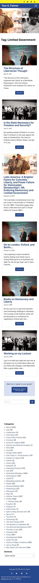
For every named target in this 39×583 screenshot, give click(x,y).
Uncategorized (11, 537)
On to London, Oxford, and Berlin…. (19, 246)
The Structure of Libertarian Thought (15, 69)
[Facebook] (24, 1)
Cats (8, 430)
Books (8, 427)
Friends (9, 460)
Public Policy (11, 509)
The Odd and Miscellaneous (16, 527)
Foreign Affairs (11, 453)
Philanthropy (11, 489)
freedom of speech (13, 458)
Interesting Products (14, 468)
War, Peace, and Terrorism (16, 547)
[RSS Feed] (34, 1)
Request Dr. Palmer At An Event (19, 389)
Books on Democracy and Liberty (19, 300)
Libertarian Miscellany (14, 473)
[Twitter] (27, 1)
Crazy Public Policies (14, 437)
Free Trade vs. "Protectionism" (17, 455)
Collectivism (11, 432)
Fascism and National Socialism (18, 445)
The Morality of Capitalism (16, 524)
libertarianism (11, 476)
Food (8, 450)
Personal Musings (12, 486)
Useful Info (10, 540)
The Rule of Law (12, 530)
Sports (8, 514)
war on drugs (11, 545)
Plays (8, 494)
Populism (9, 504)
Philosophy (10, 491)
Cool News (10, 435)
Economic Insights (13, 443)
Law (7, 471)
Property (9, 507)
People (8, 483)
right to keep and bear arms (16, 512)
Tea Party (10, 517)
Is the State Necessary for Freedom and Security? (19, 124)
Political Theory (12, 496)
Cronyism (9, 440)
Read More (19, 93)
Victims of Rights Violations (16, 542)
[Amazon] (31, 1)
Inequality (10, 466)
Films (8, 448)
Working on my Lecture (17, 353)
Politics (9, 499)
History (9, 463)
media (8, 478)
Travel (8, 535)
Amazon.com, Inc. (6, 579)
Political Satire (13, 501)
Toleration (10, 532)
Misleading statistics (14, 481)
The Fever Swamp (13, 522)
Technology (10, 519)
